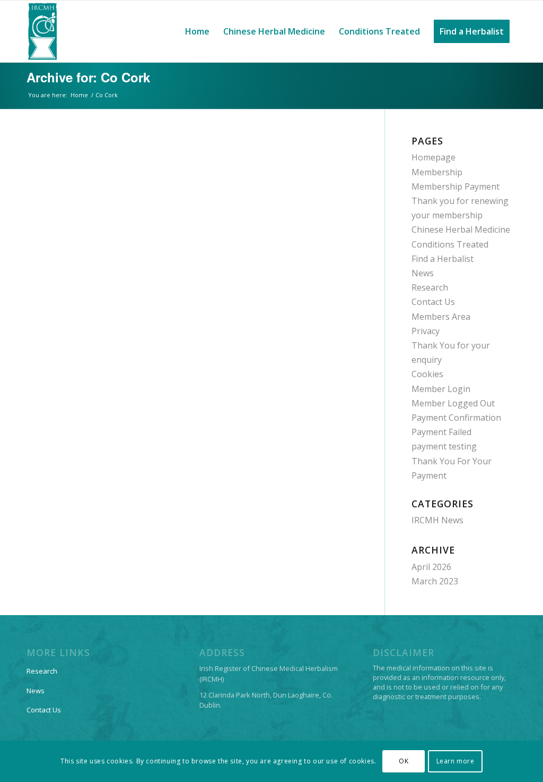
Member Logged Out (453, 403)
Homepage (433, 157)
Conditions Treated (449, 244)
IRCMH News (437, 520)
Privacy (425, 331)
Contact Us (433, 302)
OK (403, 761)
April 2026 (431, 567)
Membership (436, 172)
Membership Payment (455, 186)
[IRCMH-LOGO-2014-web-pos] (42, 31)
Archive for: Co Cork (88, 77)
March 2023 (434, 581)
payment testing (444, 446)
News (422, 273)
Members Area (440, 316)
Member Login (440, 389)
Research (429, 287)
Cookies (427, 374)
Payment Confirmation (456, 417)
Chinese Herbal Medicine (460, 229)
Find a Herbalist (442, 259)
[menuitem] (197, 31)
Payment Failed (441, 432)
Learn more (455, 761)
